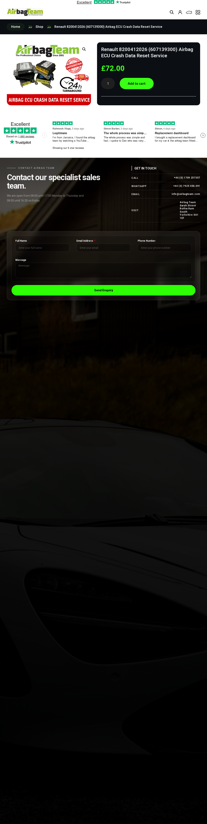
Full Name (21, 241)
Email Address (85, 241)
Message (20, 260)
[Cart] (189, 12)
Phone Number (146, 241)
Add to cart (137, 83)
